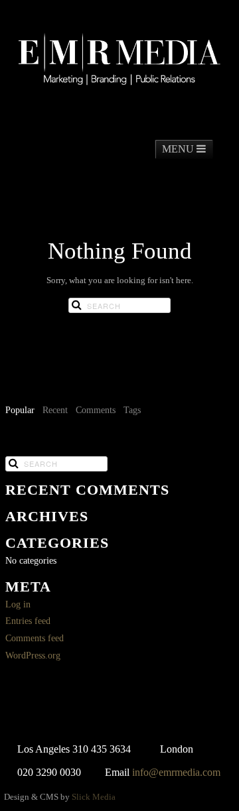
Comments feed (34, 638)
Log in (18, 604)
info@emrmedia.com (176, 772)
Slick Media (94, 797)
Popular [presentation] (20, 410)
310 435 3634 (101, 749)
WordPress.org (32, 655)
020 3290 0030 (49, 772)
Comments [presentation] (96, 410)
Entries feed (27, 621)
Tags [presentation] (132, 410)
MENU (179, 149)
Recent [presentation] (55, 410)
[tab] (20, 411)
